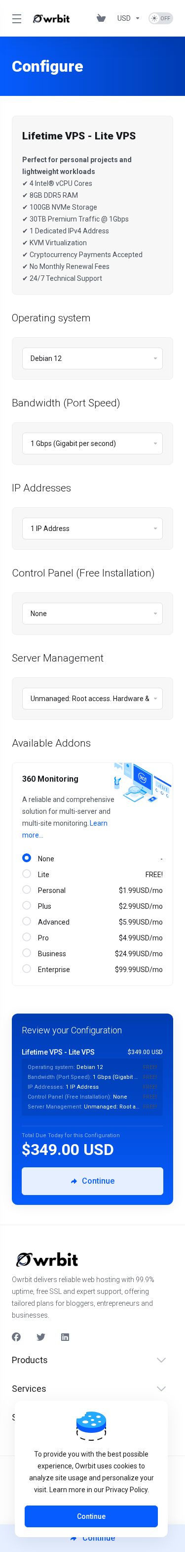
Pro (99, 938)
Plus (99, 906)
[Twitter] (41, 1337)
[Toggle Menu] (15, 18)
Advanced (99, 922)
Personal (99, 890)
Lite (99, 875)
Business (99, 954)
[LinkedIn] (65, 1337)
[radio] (26, 857)
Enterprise (99, 970)
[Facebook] (16, 1337)
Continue (91, 1516)
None (99, 859)
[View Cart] (103, 18)
